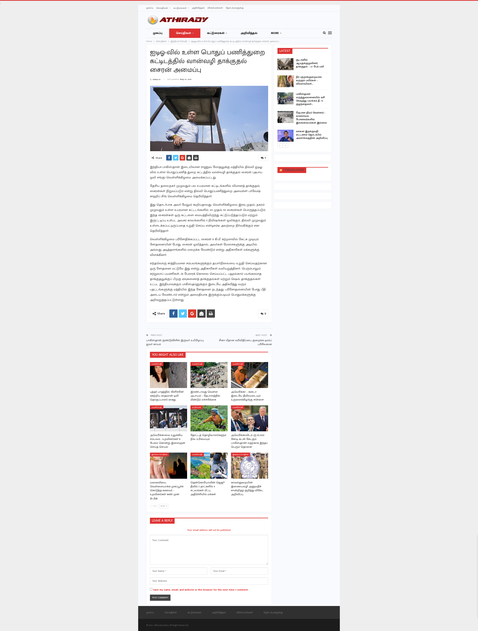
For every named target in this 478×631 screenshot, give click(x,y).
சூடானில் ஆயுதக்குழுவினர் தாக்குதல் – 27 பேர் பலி (310, 63)
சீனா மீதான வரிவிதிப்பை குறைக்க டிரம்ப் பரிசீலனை (245, 342)
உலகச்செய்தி (157, 364)
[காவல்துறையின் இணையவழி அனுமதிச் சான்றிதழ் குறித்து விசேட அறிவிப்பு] (249, 466)
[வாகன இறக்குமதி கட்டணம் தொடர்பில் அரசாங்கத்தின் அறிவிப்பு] (285, 136)
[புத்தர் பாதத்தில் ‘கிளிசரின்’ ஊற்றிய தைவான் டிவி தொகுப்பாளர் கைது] (168, 375)
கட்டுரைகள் (179, 8)
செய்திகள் (162, 8)
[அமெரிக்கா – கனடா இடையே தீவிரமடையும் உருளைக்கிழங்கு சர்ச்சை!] (249, 375)
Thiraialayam (293, 170)
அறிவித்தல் (198, 8)
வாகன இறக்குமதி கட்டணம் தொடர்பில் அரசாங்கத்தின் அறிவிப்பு (312, 134)
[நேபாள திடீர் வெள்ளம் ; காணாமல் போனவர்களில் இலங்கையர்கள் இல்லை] (285, 117)
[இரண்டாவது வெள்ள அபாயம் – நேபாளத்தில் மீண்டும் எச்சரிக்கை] (209, 375)
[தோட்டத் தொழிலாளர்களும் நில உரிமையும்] (209, 418)
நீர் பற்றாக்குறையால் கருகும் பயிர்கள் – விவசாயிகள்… (309, 80)
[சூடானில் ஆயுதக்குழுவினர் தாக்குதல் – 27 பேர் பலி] (285, 64)
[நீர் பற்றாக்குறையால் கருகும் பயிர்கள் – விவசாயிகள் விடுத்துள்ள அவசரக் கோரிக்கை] (285, 81)
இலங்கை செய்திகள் (159, 454)
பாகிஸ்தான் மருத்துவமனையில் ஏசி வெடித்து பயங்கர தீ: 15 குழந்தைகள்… (310, 99)
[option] (302, 100)
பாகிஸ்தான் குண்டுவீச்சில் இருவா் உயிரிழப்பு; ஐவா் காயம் (175, 342)
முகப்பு (149, 8)
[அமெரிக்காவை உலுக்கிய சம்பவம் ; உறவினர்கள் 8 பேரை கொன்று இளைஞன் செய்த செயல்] (168, 418)
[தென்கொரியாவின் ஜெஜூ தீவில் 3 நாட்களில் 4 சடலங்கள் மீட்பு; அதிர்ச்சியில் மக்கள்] (209, 466)
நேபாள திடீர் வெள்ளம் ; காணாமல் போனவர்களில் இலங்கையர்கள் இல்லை (311, 117)
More (275, 33)
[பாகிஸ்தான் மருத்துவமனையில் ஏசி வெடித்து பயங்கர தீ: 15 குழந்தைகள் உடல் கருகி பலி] (285, 98)
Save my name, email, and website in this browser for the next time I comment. (201, 590)
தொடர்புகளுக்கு (235, 8)
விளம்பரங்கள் (215, 8)
